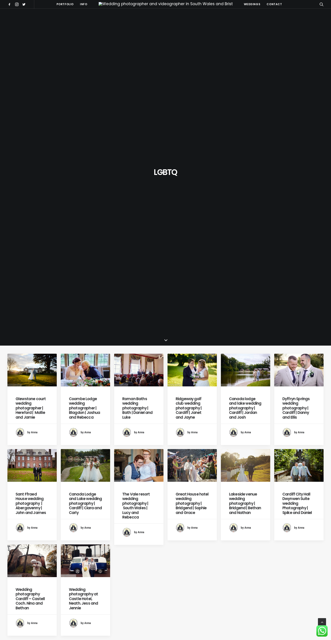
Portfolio (65, 4)
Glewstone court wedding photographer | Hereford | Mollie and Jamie (31, 408)
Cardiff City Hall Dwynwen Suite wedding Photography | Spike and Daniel (297, 503)
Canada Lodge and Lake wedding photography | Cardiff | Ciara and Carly (85, 503)
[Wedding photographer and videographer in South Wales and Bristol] (166, 4)
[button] (10, 4)
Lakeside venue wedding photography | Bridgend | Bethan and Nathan (245, 503)
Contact (274, 4)
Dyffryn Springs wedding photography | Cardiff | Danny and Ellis (296, 408)
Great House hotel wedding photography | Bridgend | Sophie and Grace (192, 503)
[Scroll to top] (322, 621)
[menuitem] (10, 4)
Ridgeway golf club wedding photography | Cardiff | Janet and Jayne (189, 408)
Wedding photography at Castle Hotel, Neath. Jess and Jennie (83, 599)
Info (83, 4)
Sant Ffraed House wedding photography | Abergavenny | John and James (31, 503)
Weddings (252, 4)
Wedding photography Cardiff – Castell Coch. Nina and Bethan (30, 599)
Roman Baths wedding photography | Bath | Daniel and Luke (137, 408)
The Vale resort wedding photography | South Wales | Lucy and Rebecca (136, 505)
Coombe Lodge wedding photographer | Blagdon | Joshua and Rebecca (84, 408)
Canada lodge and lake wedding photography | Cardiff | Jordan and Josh (245, 408)
